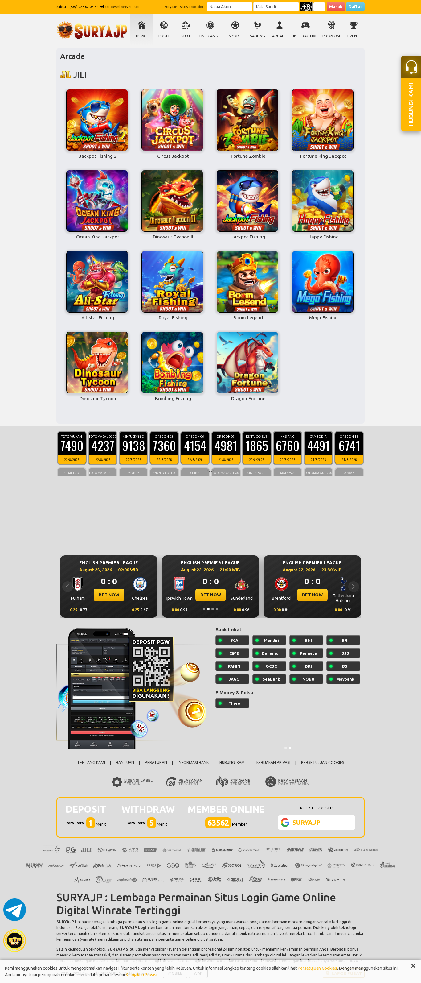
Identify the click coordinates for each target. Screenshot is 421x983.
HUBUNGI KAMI (232, 763)
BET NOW (109, 594)
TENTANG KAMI (91, 763)
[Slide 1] (204, 609)
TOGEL (163, 36)
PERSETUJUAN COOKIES (322, 763)
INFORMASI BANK (193, 763)
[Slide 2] (208, 609)
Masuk (335, 6)
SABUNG (257, 36)
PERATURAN (156, 763)
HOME (141, 36)
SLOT (186, 36)
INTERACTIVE (305, 36)
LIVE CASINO (210, 36)
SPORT (235, 36)
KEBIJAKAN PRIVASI (273, 763)
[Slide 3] (212, 609)
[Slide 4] (217, 609)
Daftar (355, 6)
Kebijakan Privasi (141, 974)
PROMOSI (331, 36)
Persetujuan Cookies (317, 968)
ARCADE (279, 36)
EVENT (353, 36)
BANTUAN (125, 763)
